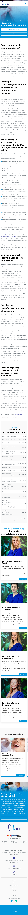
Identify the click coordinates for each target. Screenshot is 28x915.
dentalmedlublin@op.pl (14, 868)
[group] (13, 757)
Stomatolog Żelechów (14, 842)
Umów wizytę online (14, 34)
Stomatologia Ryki (23, 842)
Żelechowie (18, 414)
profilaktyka (4, 234)
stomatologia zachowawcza (8, 236)
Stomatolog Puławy (4, 842)
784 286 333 (14, 874)
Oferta (8, 20)
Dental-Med (3, 20)
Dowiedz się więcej (14, 29)
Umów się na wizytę (14, 818)
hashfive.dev (16, 912)
